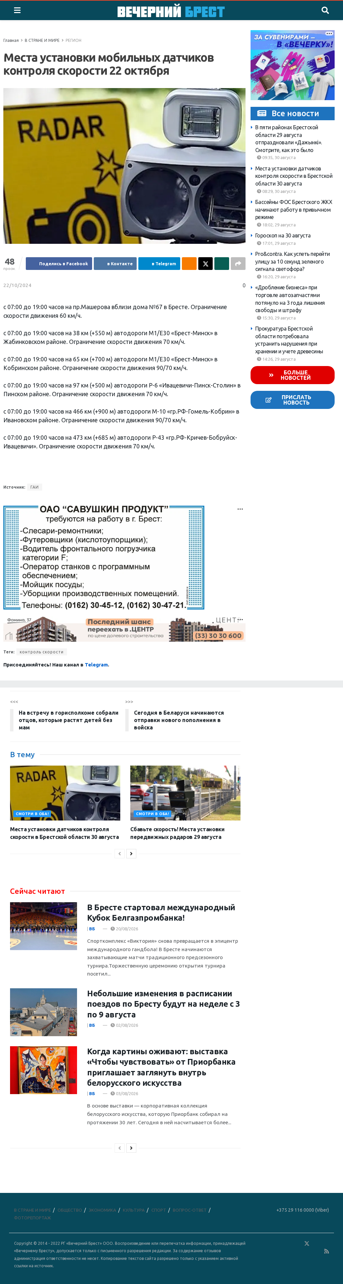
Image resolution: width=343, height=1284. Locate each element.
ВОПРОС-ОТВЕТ (190, 1210)
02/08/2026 (126, 1025)
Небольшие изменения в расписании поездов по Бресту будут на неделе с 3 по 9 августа (163, 1004)
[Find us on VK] (287, 1243)
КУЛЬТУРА (134, 1210)
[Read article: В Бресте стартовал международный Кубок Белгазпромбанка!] (43, 926)
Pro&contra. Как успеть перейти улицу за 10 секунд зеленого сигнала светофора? (292, 261)
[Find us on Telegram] (316, 1243)
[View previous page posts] (120, 853)
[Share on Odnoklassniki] (189, 263)
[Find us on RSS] (326, 1251)
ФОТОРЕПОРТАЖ (32, 1217)
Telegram (96, 664)
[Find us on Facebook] (277, 1243)
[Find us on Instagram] (326, 1243)
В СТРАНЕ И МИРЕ (42, 40)
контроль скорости (42, 652)
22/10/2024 (17, 285)
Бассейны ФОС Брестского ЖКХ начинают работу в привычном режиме (293, 209)
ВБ (92, 928)
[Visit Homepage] (171, 10)
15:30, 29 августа (278, 317)
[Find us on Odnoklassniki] (297, 1243)
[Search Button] (325, 10)
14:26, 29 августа (278, 359)
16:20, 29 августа (278, 276)
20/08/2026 (126, 928)
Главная (11, 40)
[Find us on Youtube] (317, 1251)
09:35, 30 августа (278, 157)
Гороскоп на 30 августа (283, 235)
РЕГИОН (73, 40)
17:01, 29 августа (278, 243)
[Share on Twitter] (205, 263)
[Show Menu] (17, 10)
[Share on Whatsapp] (221, 263)
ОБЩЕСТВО (70, 1210)
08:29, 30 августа (278, 191)
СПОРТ (158, 1210)
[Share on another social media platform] (238, 263)
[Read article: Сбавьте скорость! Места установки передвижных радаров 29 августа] (185, 793)
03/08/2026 (126, 1093)
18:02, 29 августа (278, 224)
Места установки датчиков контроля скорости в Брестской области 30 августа (294, 176)
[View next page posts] (131, 853)
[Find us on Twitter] (307, 1243)
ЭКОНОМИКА (102, 1210)
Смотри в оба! (32, 814)
